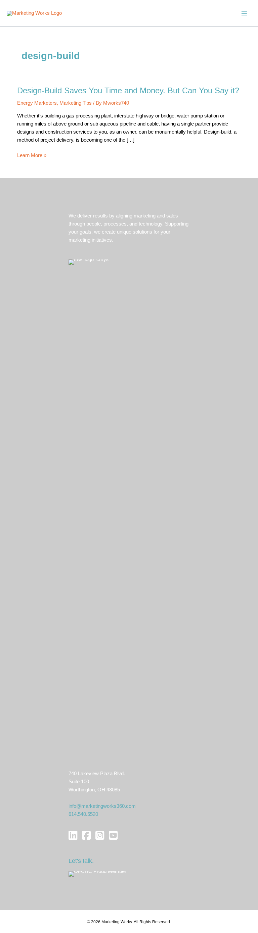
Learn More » (31, 155)
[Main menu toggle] (244, 13)
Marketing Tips (75, 103)
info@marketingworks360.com (102, 806)
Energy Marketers (37, 103)
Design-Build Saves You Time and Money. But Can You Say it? (128, 90)
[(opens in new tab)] (97, 873)
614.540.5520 (83, 814)
